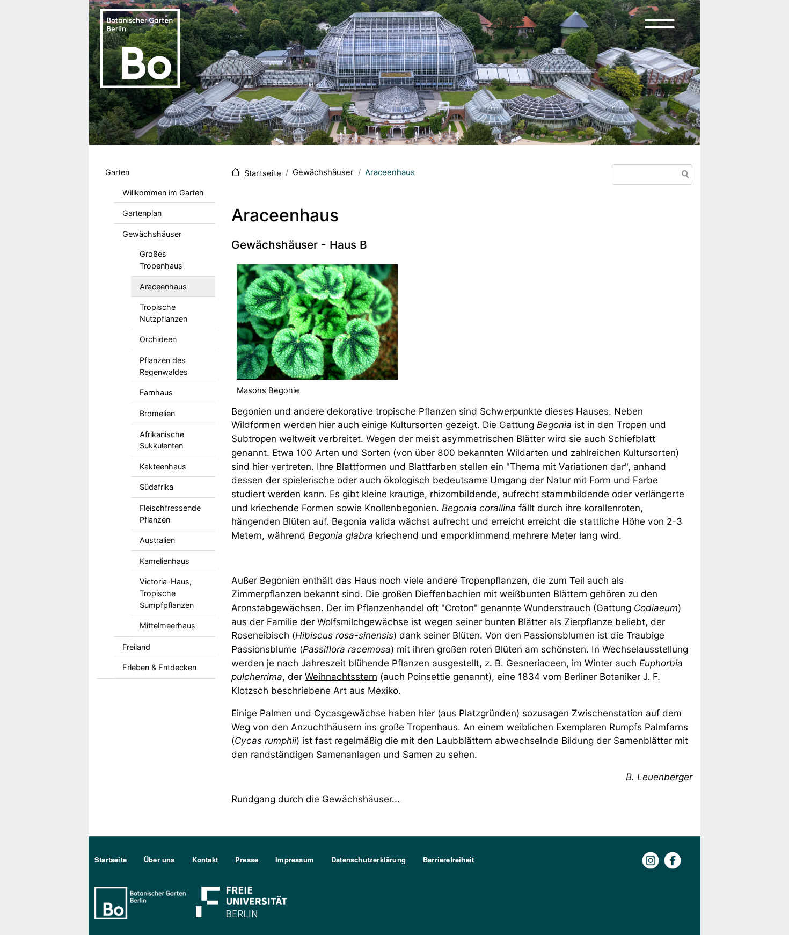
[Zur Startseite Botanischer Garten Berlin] (140, 47)
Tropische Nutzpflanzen (163, 312)
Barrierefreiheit (448, 859)
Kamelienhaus (164, 561)
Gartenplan (142, 213)
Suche (683, 175)
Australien (157, 540)
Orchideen (158, 339)
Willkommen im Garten (162, 192)
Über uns (159, 859)
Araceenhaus (163, 286)
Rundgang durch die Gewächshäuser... (315, 798)
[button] (659, 23)
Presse (246, 859)
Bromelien (157, 413)
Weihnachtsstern (341, 676)
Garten (117, 172)
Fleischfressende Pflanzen (170, 513)
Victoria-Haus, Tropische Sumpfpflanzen (167, 593)
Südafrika (156, 486)
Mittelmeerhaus (167, 625)
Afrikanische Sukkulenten (162, 440)
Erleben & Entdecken (159, 667)
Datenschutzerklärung (368, 859)
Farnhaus (156, 392)
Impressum (294, 859)
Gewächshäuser (151, 233)
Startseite (262, 173)
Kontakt (205, 859)
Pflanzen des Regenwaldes (164, 366)
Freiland (136, 646)
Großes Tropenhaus (161, 259)
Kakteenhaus (163, 466)
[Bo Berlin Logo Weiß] (142, 902)
